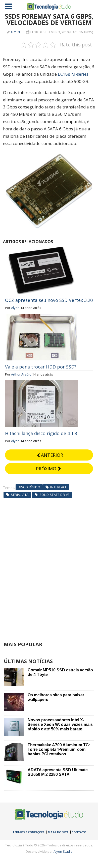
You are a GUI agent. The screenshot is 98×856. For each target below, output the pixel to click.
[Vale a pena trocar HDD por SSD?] (41, 316)
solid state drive (54, 494)
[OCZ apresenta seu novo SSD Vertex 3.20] (41, 250)
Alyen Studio (63, 851)
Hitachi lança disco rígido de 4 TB (41, 433)
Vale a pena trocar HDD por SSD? (40, 367)
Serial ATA (19, 494)
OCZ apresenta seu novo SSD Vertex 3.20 (49, 300)
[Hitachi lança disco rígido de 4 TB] (41, 383)
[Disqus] (49, 569)
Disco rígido (29, 487)
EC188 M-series (73, 74)
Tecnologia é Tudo (49, 6)
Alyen (15, 32)
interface (58, 487)
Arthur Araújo (21, 374)
